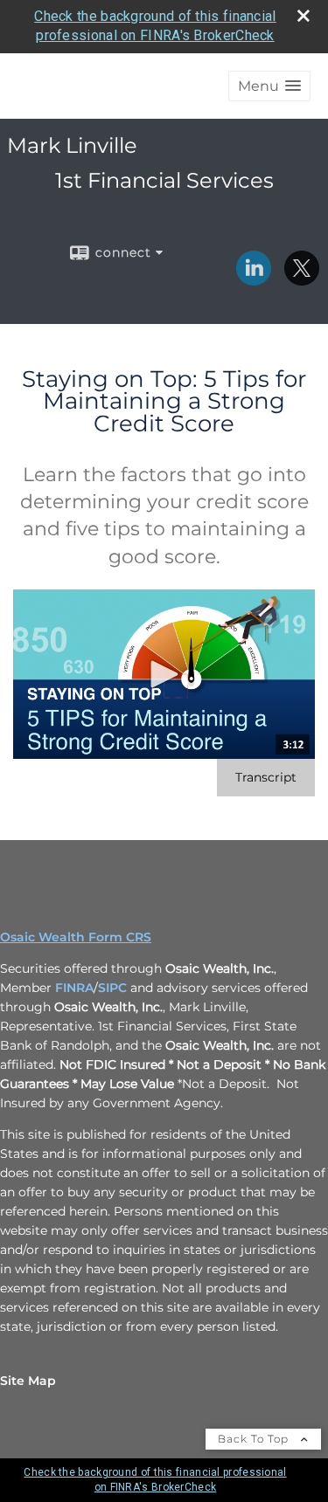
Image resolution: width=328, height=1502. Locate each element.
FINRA (74, 988)
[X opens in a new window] (301, 279)
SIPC (112, 988)
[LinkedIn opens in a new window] (253, 279)
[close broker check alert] (304, 16)
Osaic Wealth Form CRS (75, 937)
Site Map (28, 1380)
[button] (269, 86)
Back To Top (255, 1438)
